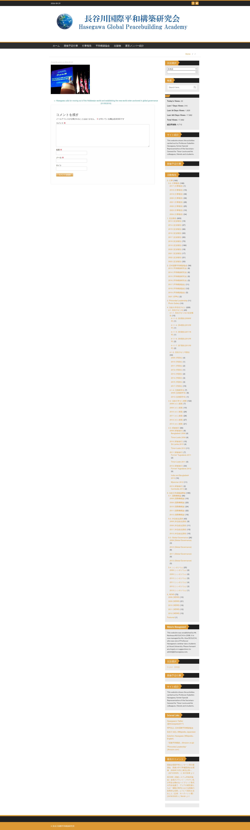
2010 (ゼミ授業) (176, 411)
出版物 (117, 45)
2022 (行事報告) (176, 206)
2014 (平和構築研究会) (177, 272)
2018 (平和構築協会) (176, 288)
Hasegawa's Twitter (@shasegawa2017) (175, 722)
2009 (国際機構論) (177, 502)
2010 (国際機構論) (177, 506)
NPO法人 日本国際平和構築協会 (180, 727)
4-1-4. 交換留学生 (177, 390)
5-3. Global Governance (178, 537)
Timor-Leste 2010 (178, 448)
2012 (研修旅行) (176, 465)
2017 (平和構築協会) (176, 284)
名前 (59, 150)
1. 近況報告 (171, 218)
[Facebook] (193, 3)
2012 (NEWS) (174, 613)
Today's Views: (174, 101)
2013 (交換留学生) (178, 396)
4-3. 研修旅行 (173, 427)
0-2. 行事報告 (173, 183)
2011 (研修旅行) (176, 452)
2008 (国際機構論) (177, 498)
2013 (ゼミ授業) (176, 423)
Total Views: (172, 119)
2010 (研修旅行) (176, 441)
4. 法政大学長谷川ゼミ (176, 307)
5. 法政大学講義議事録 (176, 493)
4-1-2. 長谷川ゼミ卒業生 (180, 352)
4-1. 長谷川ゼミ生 (175, 310)
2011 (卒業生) (176, 365)
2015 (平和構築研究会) (177, 276)
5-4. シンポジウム (175, 567)
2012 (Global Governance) (181, 560)
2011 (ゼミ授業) (176, 415)
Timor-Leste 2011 (178, 461)
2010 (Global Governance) (181, 547)
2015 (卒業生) (176, 382)
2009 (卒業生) (176, 357)
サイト (59, 165)
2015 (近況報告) (175, 229)
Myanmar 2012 (177, 482)
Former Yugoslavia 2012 (181, 468)
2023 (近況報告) (175, 261)
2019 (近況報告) (175, 245)
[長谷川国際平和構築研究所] (124, 23)
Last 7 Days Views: (175, 105)
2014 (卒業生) (176, 378)
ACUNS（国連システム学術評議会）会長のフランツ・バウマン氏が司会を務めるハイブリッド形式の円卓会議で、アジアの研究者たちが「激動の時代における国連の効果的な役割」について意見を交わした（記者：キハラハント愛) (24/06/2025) (180, 786)
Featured (171, 617)
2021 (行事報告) (176, 202)
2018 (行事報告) (176, 190)
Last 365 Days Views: (176, 115)
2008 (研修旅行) (176, 430)
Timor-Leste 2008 (178, 437)
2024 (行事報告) (176, 214)
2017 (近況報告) (175, 237)
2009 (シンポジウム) (178, 574)
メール (60, 157)
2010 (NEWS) (174, 605)
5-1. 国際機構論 (174, 495)
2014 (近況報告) (175, 225)
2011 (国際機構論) (177, 510)
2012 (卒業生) (176, 369)
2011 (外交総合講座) (178, 529)
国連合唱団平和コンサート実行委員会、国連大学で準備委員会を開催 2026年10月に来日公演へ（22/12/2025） (180, 768)
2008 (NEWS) (174, 597)
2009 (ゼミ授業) (176, 407)
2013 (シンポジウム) (178, 590)
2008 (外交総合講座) (178, 521)
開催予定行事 (71, 45)
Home (187, 54)
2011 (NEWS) (174, 609)
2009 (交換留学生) (178, 392)
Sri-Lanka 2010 (177, 444)
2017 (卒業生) (176, 386)
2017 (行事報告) (176, 186)
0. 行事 (170, 180)
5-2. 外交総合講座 (175, 518)
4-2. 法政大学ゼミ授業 (177, 400)
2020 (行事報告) (176, 198)
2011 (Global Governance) (181, 553)
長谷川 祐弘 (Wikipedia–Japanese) (181, 731)
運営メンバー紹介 (134, 45)
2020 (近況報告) (175, 249)
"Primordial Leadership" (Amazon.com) (176, 748)
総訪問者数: (172, 124)
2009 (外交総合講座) (178, 525)
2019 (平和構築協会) (176, 292)
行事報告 (87, 45)
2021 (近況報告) (175, 253)
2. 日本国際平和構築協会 (177, 265)
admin (60, 62)
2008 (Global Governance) (181, 540)
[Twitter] (197, 3)
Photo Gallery (174, 303)
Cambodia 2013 (177, 489)
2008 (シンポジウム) (178, 570)
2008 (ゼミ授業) (176, 403)
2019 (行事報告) (176, 194)
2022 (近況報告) (175, 257)
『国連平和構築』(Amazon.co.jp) (180, 742)
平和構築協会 (103, 45)
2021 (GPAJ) (173, 296)
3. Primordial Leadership (177, 300)
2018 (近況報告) (175, 241)
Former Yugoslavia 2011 (181, 455)
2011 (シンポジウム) (178, 582)
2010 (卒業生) (176, 361)
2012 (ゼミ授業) (176, 419)
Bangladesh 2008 (178, 433)
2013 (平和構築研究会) (177, 268)
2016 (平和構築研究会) (177, 280)
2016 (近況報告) (175, 233)
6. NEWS (170, 594)
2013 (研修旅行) (176, 486)
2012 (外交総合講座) (178, 533)
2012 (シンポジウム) (178, 586)
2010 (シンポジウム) (178, 578)
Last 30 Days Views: (176, 110)
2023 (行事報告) (176, 210)
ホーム (56, 45)
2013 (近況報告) (175, 221)
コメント (61, 123)
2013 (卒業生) (176, 373)
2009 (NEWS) (174, 601)
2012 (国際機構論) (177, 514)
